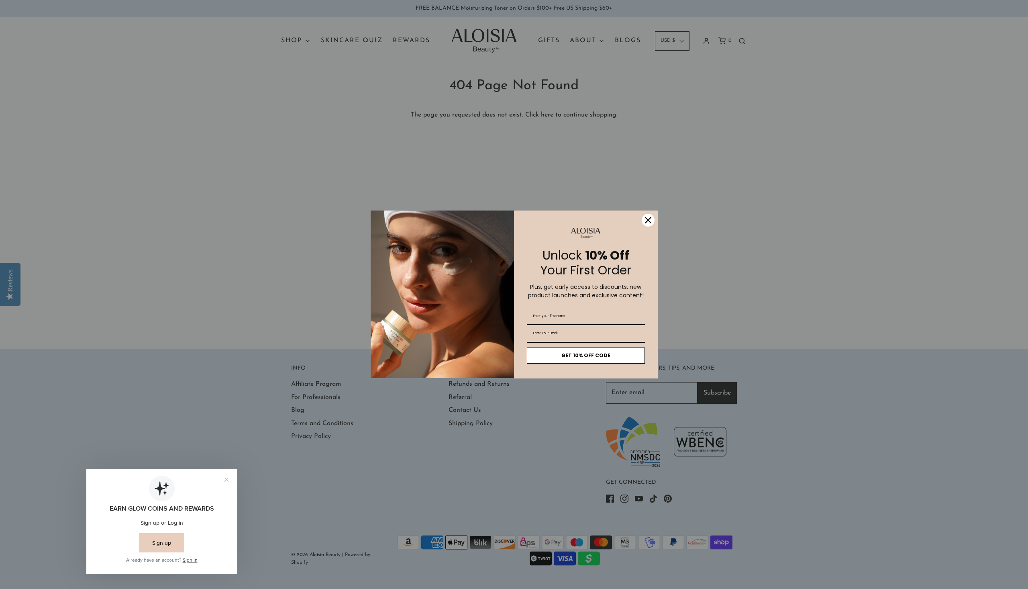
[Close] (648, 220)
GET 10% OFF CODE (585, 355)
